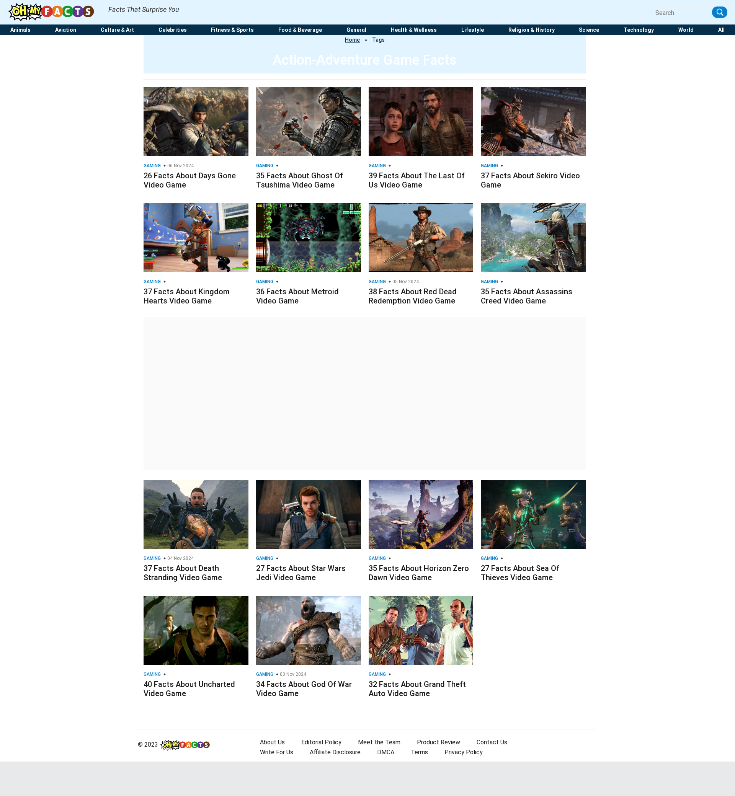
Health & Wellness (414, 30)
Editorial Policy (321, 742)
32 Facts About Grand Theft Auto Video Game (417, 689)
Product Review (438, 742)
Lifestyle (472, 30)
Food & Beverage (300, 30)
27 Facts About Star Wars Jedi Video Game (301, 573)
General (356, 30)
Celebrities (172, 30)
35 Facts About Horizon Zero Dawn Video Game (419, 573)
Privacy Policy (463, 752)
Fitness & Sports (232, 30)
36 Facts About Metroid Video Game (297, 296)
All (721, 30)
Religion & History (531, 30)
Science (589, 30)
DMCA (385, 752)
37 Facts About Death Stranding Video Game (183, 573)
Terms (419, 752)
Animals (20, 30)
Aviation (65, 30)
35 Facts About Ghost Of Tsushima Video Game (299, 180)
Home (352, 40)
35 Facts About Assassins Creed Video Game (526, 296)
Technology (639, 30)
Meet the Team (379, 742)
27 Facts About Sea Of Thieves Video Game (520, 573)
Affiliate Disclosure (335, 752)
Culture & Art (117, 30)
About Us (272, 742)
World (686, 30)
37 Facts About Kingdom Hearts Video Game (187, 296)
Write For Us (276, 752)
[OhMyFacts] (54, 12)
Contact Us (492, 742)
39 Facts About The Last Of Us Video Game (417, 180)
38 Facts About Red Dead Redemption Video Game (413, 296)
